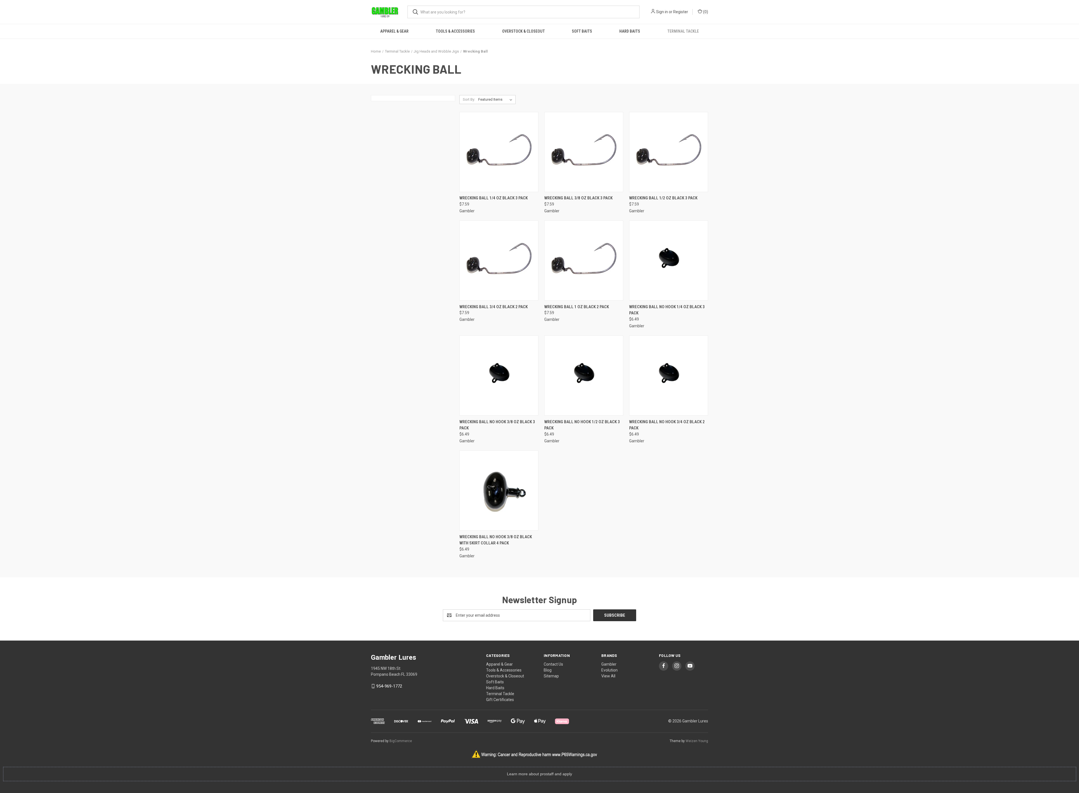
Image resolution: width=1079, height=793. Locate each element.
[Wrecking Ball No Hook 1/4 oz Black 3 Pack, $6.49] (668, 260)
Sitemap (551, 676)
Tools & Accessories (455, 31)
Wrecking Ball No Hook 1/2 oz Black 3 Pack (582, 425)
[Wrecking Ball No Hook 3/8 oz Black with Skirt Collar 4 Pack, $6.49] (499, 491)
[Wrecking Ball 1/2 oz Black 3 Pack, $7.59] (668, 152)
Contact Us (553, 664)
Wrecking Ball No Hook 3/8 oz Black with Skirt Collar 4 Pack (495, 540)
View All (608, 676)
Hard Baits (629, 31)
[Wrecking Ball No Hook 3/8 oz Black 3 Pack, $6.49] (499, 375)
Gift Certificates (500, 699)
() (705, 12)
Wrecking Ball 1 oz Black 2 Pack (576, 306)
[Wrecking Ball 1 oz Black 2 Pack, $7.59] (583, 260)
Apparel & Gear (394, 31)
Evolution (609, 670)
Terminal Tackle (683, 31)
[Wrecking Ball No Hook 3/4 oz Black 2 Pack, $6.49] (668, 375)
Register (680, 12)
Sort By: (469, 99)
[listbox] (496, 99)
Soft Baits (582, 31)
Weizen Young (697, 741)
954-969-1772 (389, 686)
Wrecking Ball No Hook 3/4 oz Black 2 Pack (667, 425)
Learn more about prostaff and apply (539, 774)
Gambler (608, 664)
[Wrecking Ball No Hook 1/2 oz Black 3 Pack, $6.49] (583, 375)
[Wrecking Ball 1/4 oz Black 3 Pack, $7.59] (499, 152)
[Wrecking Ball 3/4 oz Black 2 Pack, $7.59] (499, 260)
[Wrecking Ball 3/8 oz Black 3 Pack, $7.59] (583, 152)
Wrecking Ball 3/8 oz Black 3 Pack (578, 197)
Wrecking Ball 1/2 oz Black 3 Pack (663, 197)
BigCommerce (400, 741)
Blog (548, 670)
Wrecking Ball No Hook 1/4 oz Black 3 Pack (667, 310)
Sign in (662, 12)
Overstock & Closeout (523, 31)
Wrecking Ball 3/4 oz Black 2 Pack (493, 306)
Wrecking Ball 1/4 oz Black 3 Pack (493, 197)
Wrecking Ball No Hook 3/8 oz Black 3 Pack (497, 425)
